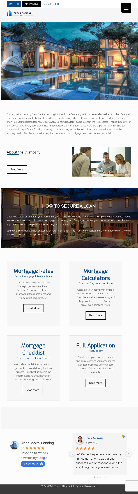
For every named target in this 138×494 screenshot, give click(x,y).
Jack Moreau (95, 438)
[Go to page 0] (94, 477)
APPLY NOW (31, 4)
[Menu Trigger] (126, 8)
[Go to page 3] (103, 477)
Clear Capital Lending (37, 443)
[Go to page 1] (97, 477)
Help (59, 4)
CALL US (14, 4)
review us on (31, 463)
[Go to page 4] (105, 477)
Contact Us (48, 4)
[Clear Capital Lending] (20, 13)
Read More (16, 169)
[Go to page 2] (100, 477)
